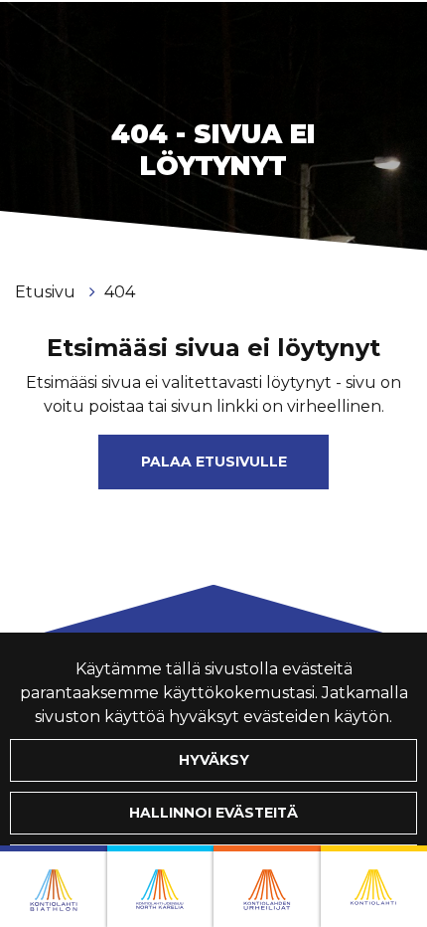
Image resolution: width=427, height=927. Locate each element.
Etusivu (47, 291)
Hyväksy (214, 760)
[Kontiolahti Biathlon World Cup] (160, 886)
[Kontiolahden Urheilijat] (267, 886)
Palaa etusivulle (214, 461)
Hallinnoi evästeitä (213, 813)
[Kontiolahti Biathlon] (53, 886)
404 (119, 291)
